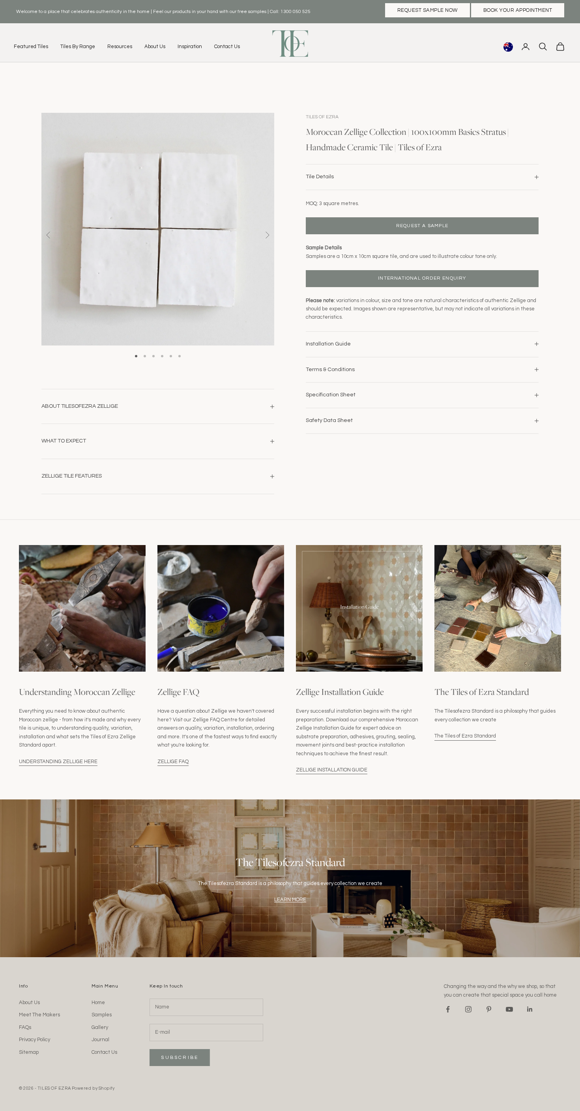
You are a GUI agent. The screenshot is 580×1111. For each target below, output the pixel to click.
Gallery (100, 1027)
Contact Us (227, 46)
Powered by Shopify (93, 1088)
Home (98, 1002)
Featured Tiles (31, 46)
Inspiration (190, 46)
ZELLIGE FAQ (173, 761)
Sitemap (29, 1052)
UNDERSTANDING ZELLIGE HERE (58, 761)
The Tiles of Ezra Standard (465, 736)
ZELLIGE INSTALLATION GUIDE (331, 770)
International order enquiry (422, 278)
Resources (119, 46)
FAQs (25, 1027)
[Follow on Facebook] (448, 1009)
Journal (100, 1039)
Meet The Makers (39, 1015)
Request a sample (422, 225)
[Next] (267, 235)
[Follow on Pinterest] (489, 1009)
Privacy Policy (34, 1039)
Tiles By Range (77, 46)
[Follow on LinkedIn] (530, 1009)
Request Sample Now (427, 10)
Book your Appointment (517, 10)
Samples (102, 1015)
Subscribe (179, 1057)
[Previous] (48, 235)
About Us (154, 46)
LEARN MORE (290, 899)
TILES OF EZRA (322, 117)
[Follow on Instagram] (468, 1009)
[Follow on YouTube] (509, 1009)
